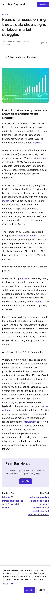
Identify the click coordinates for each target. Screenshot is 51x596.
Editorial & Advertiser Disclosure (22, 57)
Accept (29, 590)
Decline (42, 590)
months (43, 158)
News (5, 14)
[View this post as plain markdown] (42, 43)
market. (37, 142)
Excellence (42, 4)
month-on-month (27, 235)
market (23, 278)
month (5, 201)
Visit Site (25, 481)
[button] (4, 4)
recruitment (30, 421)
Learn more (8, 583)
